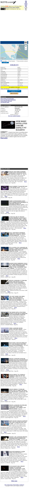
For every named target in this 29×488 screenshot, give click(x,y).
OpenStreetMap (20, 59)
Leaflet (14, 59)
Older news (14, 481)
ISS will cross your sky (25, 4)
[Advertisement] (14, 25)
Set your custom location (14, 115)
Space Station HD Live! (6, 101)
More (25, 181)
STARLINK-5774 (14, 65)
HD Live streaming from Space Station (10, 7)
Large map (5, 62)
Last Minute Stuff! (5, 102)
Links (5, 484)
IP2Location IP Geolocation (7, 98)
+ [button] (25, 46)
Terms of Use (10, 484)
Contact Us (21, 484)
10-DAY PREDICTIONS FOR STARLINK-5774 (14, 91)
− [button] (25, 49)
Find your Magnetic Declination (8, 99)
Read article (4, 138)
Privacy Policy (16, 484)
